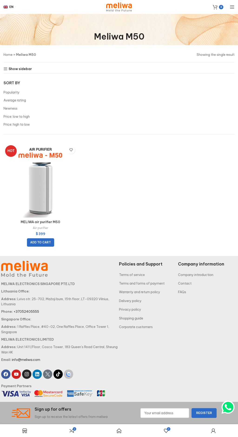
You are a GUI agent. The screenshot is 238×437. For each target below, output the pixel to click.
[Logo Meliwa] (24, 268)
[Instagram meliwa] (26, 374)
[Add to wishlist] (71, 150)
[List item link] (148, 274)
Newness (10, 108)
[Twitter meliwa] (47, 374)
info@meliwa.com (26, 360)
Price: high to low (16, 124)
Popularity (11, 92)
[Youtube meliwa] (16, 374)
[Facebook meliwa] (5, 374)
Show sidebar (20, 69)
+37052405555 (26, 311)
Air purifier (40, 228)
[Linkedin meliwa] (37, 374)
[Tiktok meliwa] (58, 374)
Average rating (14, 100)
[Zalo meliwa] (68, 374)
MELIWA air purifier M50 (40, 222)
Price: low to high (16, 116)
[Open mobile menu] (232, 7)
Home (8, 55)
